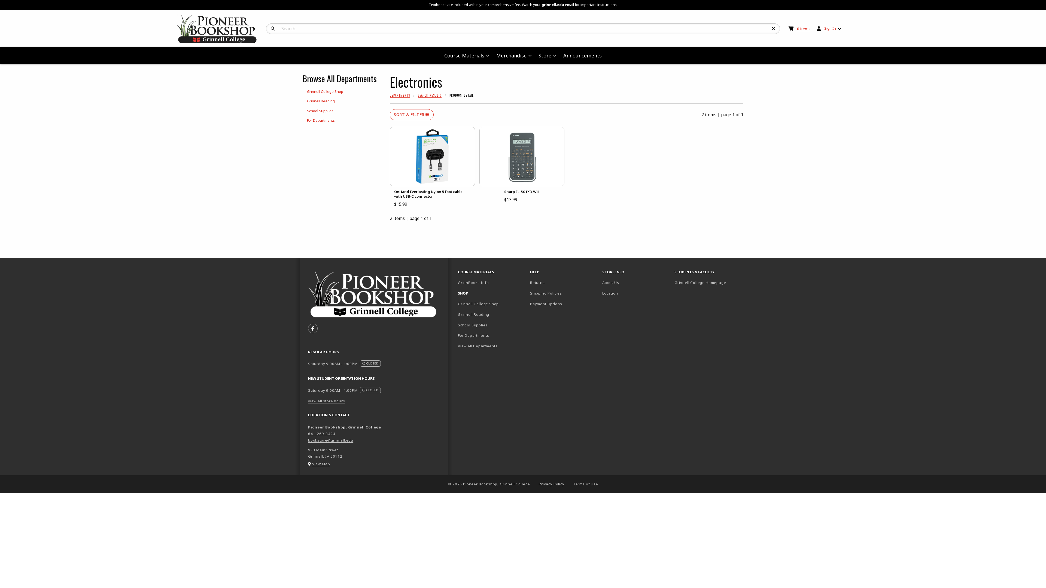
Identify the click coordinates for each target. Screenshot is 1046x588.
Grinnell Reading (473, 314)
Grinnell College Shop (478, 303)
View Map (321, 463)
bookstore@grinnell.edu (330, 440)
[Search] (272, 28)
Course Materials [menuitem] (464, 55)
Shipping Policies (546, 293)
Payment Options (546, 303)
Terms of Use (585, 484)
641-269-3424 (321, 433)
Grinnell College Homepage (708, 282)
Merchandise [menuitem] (511, 55)
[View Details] (432, 156)
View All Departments (478, 346)
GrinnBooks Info (492, 282)
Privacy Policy (551, 484)
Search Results (430, 95)
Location (610, 293)
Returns (537, 282)
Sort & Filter (409, 114)
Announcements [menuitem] (582, 55)
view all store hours (326, 401)
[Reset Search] (774, 28)
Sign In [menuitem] (830, 28)
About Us (610, 282)
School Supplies (473, 325)
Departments (400, 95)
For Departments (473, 335)
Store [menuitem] (545, 55)
